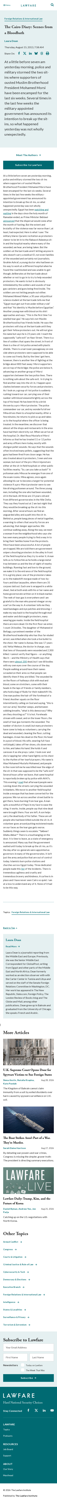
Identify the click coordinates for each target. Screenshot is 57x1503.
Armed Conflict (11, 1242)
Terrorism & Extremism (15, 1324)
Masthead (8, 1475)
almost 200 (21, 661)
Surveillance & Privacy (15, 1317)
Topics (6, 1429)
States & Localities (13, 1309)
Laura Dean (11, 40)
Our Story (8, 1469)
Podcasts (8, 1435)
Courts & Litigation (13, 1257)
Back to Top (9, 928)
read (20, 782)
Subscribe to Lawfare (28, 165)
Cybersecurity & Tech (15, 1272)
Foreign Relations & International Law (23, 18)
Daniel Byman (10, 1208)
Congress (9, 1249)
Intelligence (10, 1302)
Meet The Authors (27, 155)
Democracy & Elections (15, 1279)
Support (7, 1455)
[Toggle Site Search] (52, 5)
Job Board (8, 1449)
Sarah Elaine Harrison (14, 1148)
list (23, 868)
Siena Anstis (10, 1080)
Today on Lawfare (34, 1365)
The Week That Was (35, 1370)
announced (9, 220)
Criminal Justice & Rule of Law (19, 1264)
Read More (11, 946)
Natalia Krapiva (25, 1080)
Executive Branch (12, 1287)
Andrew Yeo (25, 1208)
